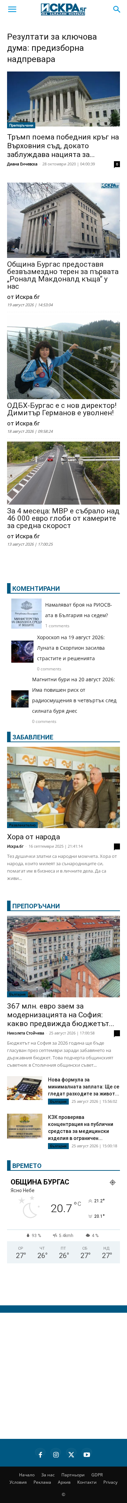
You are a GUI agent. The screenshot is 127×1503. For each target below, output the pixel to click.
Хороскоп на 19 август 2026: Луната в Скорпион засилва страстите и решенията (71, 648)
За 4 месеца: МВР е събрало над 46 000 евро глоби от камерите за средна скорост (63, 518)
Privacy (110, 1482)
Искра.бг (15, 846)
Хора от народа (33, 837)
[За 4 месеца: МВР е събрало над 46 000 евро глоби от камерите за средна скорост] (63, 474)
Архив (64, 1482)
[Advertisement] (63, 1376)
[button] (12, 9)
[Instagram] (55, 1453)
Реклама (42, 1482)
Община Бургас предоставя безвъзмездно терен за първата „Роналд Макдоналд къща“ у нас (63, 275)
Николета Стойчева (25, 1033)
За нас (48, 1475)
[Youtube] (86, 1453)
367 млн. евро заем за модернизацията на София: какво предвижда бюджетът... (60, 1015)
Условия (18, 1482)
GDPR (97, 1475)
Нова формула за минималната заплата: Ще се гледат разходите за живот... (83, 1086)
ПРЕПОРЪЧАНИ (36, 906)
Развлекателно (22, 824)
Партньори (73, 1475)
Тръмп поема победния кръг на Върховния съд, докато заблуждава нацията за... (63, 146)
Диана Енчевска (22, 163)
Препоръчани (21, 125)
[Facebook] (40, 1453)
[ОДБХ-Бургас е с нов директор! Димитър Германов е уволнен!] (63, 358)
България (17, 994)
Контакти (87, 1482)
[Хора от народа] (63, 787)
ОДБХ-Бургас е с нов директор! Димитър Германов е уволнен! (61, 409)
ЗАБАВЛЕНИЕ (32, 737)
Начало (27, 1475)
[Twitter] (71, 1453)
